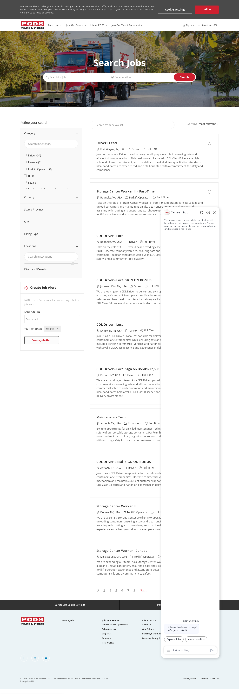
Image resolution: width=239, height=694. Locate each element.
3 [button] (104, 590)
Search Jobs (54, 25)
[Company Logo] (32, 25)
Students (106, 638)
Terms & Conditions (210, 678)
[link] (188, 25)
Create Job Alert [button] (42, 340)
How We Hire (108, 642)
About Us (146, 624)
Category (29, 133)
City (26, 221)
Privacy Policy (189, 678)
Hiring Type (31, 234)
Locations (30, 246)
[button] (175, 9)
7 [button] (128, 590)
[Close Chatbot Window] (214, 212)
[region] (190, 431)
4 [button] (110, 590)
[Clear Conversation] (201, 212)
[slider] (72, 263)
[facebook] (23, 658)
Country (29, 197)
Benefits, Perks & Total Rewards (157, 633)
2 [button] (98, 590)
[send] (212, 650)
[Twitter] (35, 658)
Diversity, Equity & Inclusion (156, 638)
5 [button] (116, 590)
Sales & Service (109, 629)
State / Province (34, 209)
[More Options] (168, 650)
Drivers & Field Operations (115, 624)
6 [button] (122, 590)
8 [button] (134, 590)
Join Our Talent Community (127, 25)
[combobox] (51, 256)
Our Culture (148, 629)
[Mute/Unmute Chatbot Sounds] (208, 212)
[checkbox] (209, 143)
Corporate (107, 633)
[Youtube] (46, 658)
